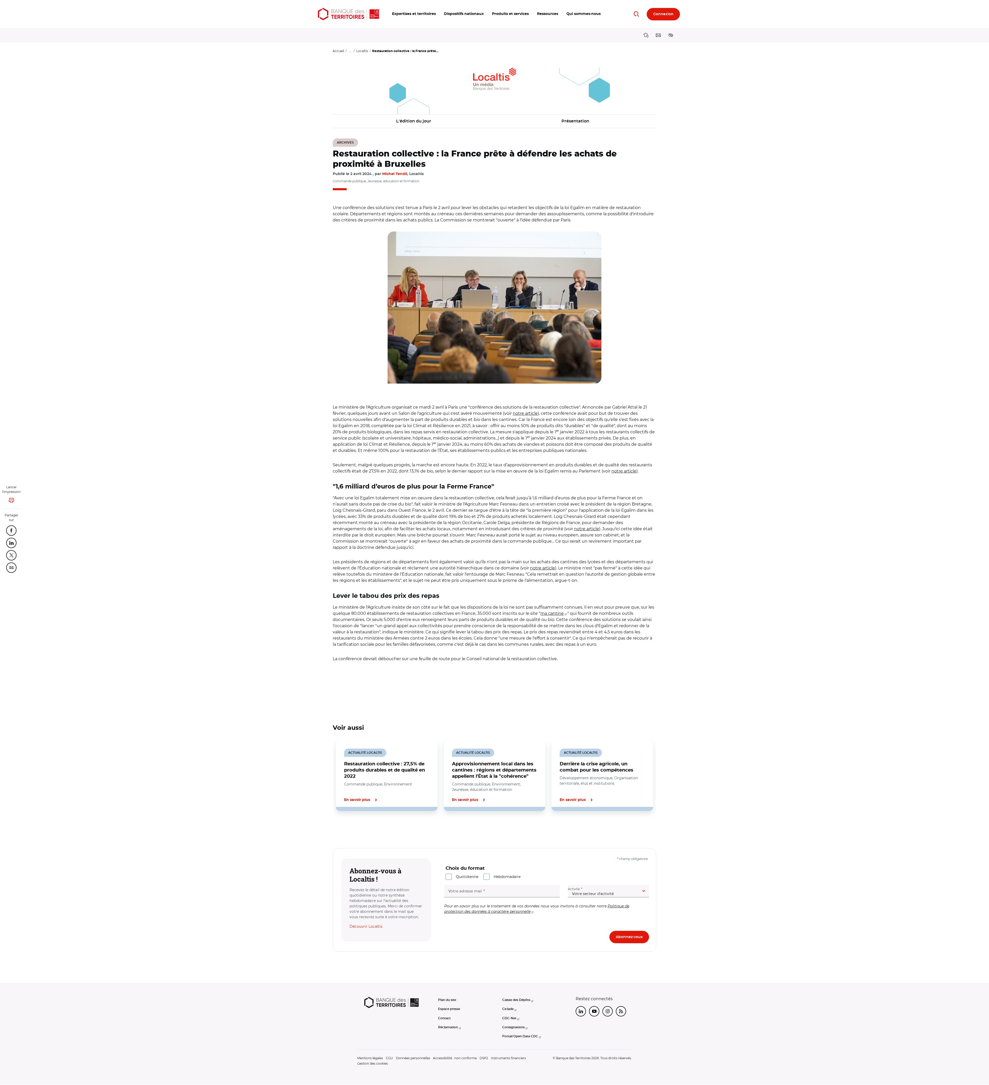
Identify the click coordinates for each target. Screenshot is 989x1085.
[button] (414, 14)
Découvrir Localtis (365, 926)
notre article (525, 413)
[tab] (350, 828)
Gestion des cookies (372, 1063)
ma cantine (552, 613)
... (350, 51)
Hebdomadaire (507, 876)
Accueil (338, 51)
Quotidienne (467, 876)
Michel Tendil (394, 174)
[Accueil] (348, 14)
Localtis (362, 51)
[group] (494, 307)
